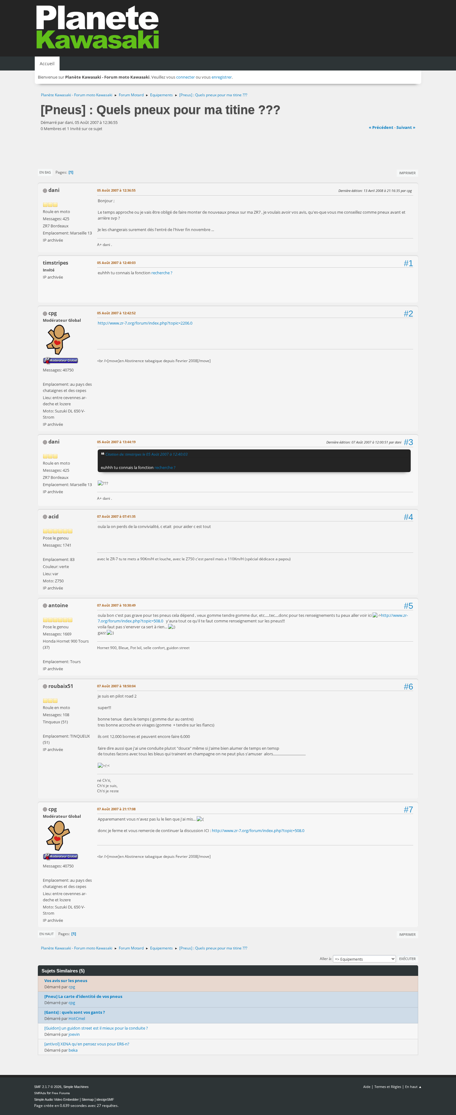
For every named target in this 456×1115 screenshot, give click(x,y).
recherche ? (161, 272)
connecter (185, 77)
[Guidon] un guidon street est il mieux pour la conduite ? (96, 1028)
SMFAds (40, 1093)
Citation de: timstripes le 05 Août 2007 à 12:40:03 (146, 454)
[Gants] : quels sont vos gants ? (74, 1012)
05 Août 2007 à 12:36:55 (116, 190)
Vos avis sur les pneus (65, 980)
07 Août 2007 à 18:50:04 (116, 686)
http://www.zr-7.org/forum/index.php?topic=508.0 (258, 830)
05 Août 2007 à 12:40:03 (116, 262)
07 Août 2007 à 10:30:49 (116, 605)
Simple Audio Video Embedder (56, 1099)
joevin (74, 1034)
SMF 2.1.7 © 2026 (47, 1087)
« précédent (381, 127)
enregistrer (222, 77)
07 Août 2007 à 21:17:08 (116, 809)
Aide (366, 1086)
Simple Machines (76, 1087)
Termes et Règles (387, 1086)
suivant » (405, 127)
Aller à (325, 958)
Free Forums (61, 1093)
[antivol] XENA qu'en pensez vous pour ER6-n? (86, 1044)
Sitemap (88, 1099)
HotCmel (77, 1018)
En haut (46, 933)
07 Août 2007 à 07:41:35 (116, 516)
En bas (45, 172)
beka (73, 1050)
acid (53, 516)
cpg (52, 313)
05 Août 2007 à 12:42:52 (116, 313)
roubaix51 (60, 686)
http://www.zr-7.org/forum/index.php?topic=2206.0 (145, 323)
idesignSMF (105, 1099)
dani (54, 190)
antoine (58, 605)
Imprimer (407, 173)
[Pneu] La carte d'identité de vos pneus (83, 996)
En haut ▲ (413, 1086)
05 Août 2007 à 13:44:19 (116, 441)
